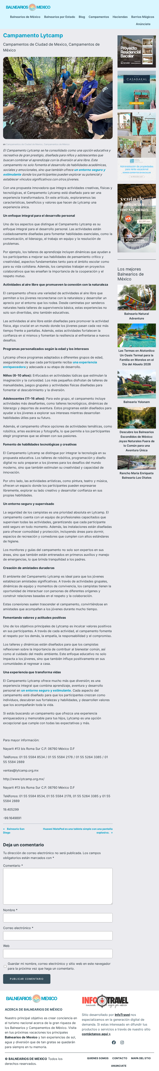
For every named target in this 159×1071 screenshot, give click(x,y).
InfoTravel (122, 1015)
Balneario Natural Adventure (136, 316)
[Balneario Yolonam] (137, 385)
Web (6, 946)
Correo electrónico (18, 928)
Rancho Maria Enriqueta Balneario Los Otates (137, 475)
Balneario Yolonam (137, 402)
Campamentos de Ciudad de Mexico (35, 44)
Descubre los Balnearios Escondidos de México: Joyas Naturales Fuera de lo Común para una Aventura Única (137, 441)
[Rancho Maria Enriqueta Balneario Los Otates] (137, 463)
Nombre (10, 910)
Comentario (13, 865)
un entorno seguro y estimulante (46, 690)
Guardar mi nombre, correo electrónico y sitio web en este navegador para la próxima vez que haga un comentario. (59, 966)
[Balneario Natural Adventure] (137, 298)
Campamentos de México (57, 144)
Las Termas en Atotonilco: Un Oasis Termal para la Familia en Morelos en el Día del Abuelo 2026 (136, 357)
